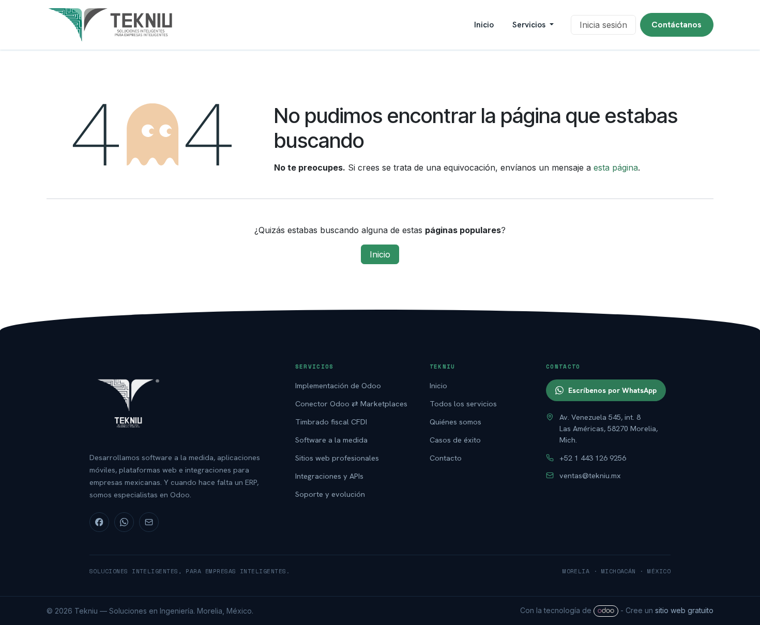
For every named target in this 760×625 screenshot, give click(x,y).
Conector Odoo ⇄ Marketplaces (351, 403)
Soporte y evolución (330, 494)
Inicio (380, 254)
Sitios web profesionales (337, 458)
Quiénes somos (455, 421)
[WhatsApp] (124, 522)
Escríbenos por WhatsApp (612, 390)
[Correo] (149, 522)
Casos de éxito (455, 440)
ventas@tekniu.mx (590, 475)
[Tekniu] (181, 402)
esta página (616, 167)
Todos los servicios (463, 403)
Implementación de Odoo (338, 385)
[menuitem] (484, 25)
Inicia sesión (603, 25)
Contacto (446, 458)
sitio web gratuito (684, 610)
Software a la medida (331, 440)
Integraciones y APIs (329, 476)
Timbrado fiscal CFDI (331, 421)
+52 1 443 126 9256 (592, 458)
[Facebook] (99, 522)
